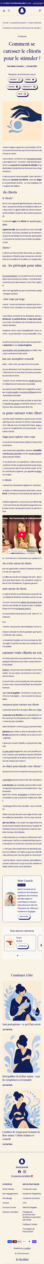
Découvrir (23, 916)
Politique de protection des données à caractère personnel (32, 1216)
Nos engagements (10, 1193)
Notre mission (8, 1189)
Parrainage (7, 1198)
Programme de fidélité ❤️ (22, 1176)
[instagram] (24, 1171)
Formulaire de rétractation (28, 1230)
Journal (5, 1203)
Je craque (22, 946)
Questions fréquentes (32, 1193)
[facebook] (19, 1171)
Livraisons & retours (31, 1198)
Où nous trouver (9, 1207)
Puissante (25, 1253)
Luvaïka (27, 1248)
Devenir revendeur (10, 1212)
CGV (25, 1203)
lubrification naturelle (12, 453)
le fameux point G (23, 608)
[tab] (17, 955)
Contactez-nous (30, 1189)
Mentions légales (30, 1207)
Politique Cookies (30, 1224)
